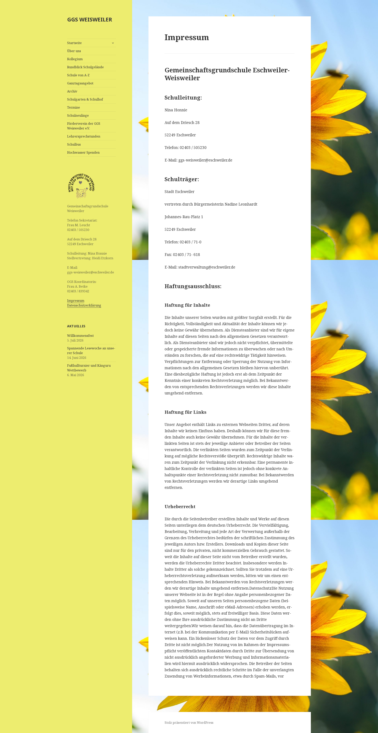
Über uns (74, 51)
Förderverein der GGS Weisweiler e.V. (83, 125)
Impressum (75, 300)
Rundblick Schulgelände (85, 67)
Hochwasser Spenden (83, 152)
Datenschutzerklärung (84, 305)
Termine (73, 107)
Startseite (74, 43)
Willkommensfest (80, 335)
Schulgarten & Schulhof (85, 99)
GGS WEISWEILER (89, 19)
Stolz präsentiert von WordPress (189, 722)
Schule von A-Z (78, 75)
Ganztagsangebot (80, 83)
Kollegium (75, 59)
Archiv (72, 91)
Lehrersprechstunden (83, 136)
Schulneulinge (78, 115)
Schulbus (74, 144)
